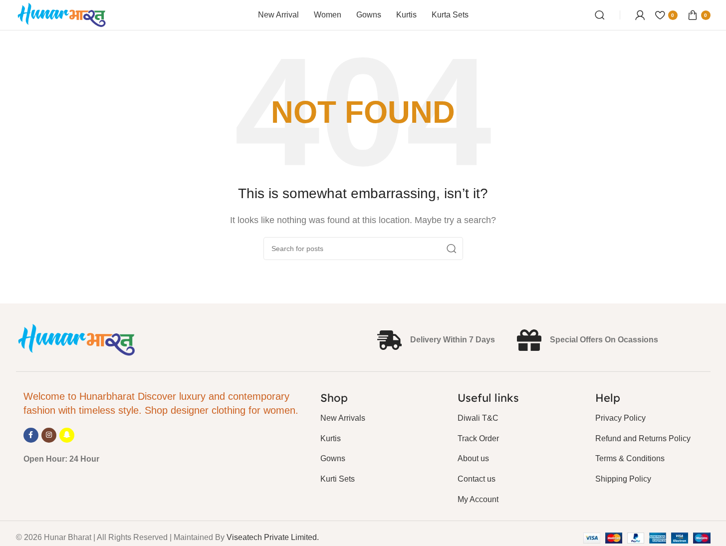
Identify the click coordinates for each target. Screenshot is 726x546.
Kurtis (330, 438)
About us (473, 458)
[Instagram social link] (48, 435)
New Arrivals (342, 418)
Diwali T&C (478, 418)
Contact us (476, 479)
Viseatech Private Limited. (273, 537)
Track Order (478, 438)
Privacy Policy (620, 418)
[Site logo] (62, 14)
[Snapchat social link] (66, 435)
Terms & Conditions (630, 458)
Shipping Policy (623, 479)
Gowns (332, 458)
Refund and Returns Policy (643, 438)
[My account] (640, 15)
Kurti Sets (337, 479)
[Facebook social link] (30, 435)
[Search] (600, 15)
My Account (478, 499)
